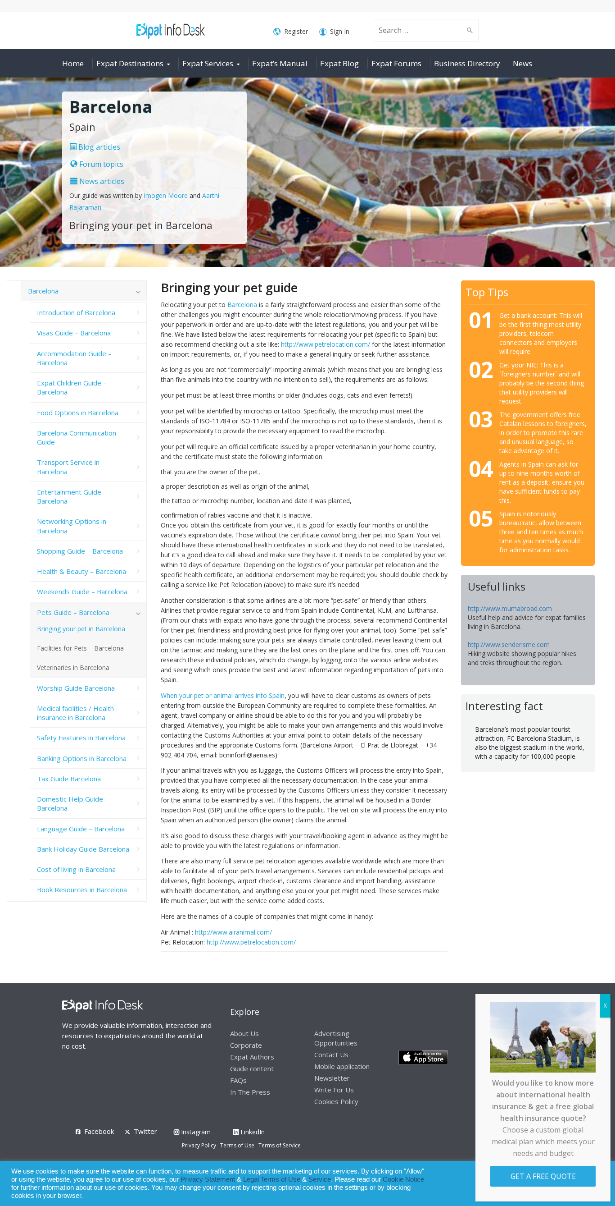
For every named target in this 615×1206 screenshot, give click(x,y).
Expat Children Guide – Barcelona (72, 387)
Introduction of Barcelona (76, 312)
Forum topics (100, 164)
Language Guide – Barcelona (81, 828)
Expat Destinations (129, 63)
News (522, 63)
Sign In (339, 31)
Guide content (252, 1068)
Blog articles (98, 147)
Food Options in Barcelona (77, 412)
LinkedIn (252, 1132)
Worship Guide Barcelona (76, 687)
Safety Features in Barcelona (81, 737)
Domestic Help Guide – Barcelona (73, 803)
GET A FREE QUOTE (543, 1176)
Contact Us (331, 1054)
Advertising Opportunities (335, 1038)
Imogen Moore (166, 195)
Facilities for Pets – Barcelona (80, 648)
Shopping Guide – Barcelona (80, 550)
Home (73, 63)
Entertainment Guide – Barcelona (72, 496)
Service (319, 1179)
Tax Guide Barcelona (69, 778)
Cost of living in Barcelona (76, 869)
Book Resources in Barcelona (82, 889)
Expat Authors (252, 1056)
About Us (244, 1033)
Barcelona (242, 304)
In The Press (250, 1091)
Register (296, 31)
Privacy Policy (199, 1145)
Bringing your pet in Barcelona (81, 628)
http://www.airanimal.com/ (233, 932)
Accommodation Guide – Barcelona (74, 358)
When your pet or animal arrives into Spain (223, 695)
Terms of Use (237, 1145)
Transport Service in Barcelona (68, 467)
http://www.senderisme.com (509, 644)
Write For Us (334, 1089)
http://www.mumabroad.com (510, 608)
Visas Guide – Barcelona (74, 332)
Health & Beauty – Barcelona (81, 571)
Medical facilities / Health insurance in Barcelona (75, 713)
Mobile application (342, 1066)
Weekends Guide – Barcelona (82, 591)
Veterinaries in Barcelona (73, 667)
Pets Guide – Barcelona (73, 612)
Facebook (99, 1131)
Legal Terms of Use (271, 1179)
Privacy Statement (208, 1179)
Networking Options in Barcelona (71, 526)
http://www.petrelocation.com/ (325, 344)
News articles (100, 181)
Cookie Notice (403, 1179)
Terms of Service (279, 1145)
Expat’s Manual (280, 63)
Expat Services (207, 63)
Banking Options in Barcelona (82, 758)
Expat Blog (339, 63)
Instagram (195, 1132)
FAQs (238, 1080)
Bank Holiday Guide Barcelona (83, 848)
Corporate (246, 1045)
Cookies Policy (336, 1101)
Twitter (145, 1131)
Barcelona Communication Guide (76, 437)
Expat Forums (396, 63)
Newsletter (332, 1077)
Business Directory (467, 63)
